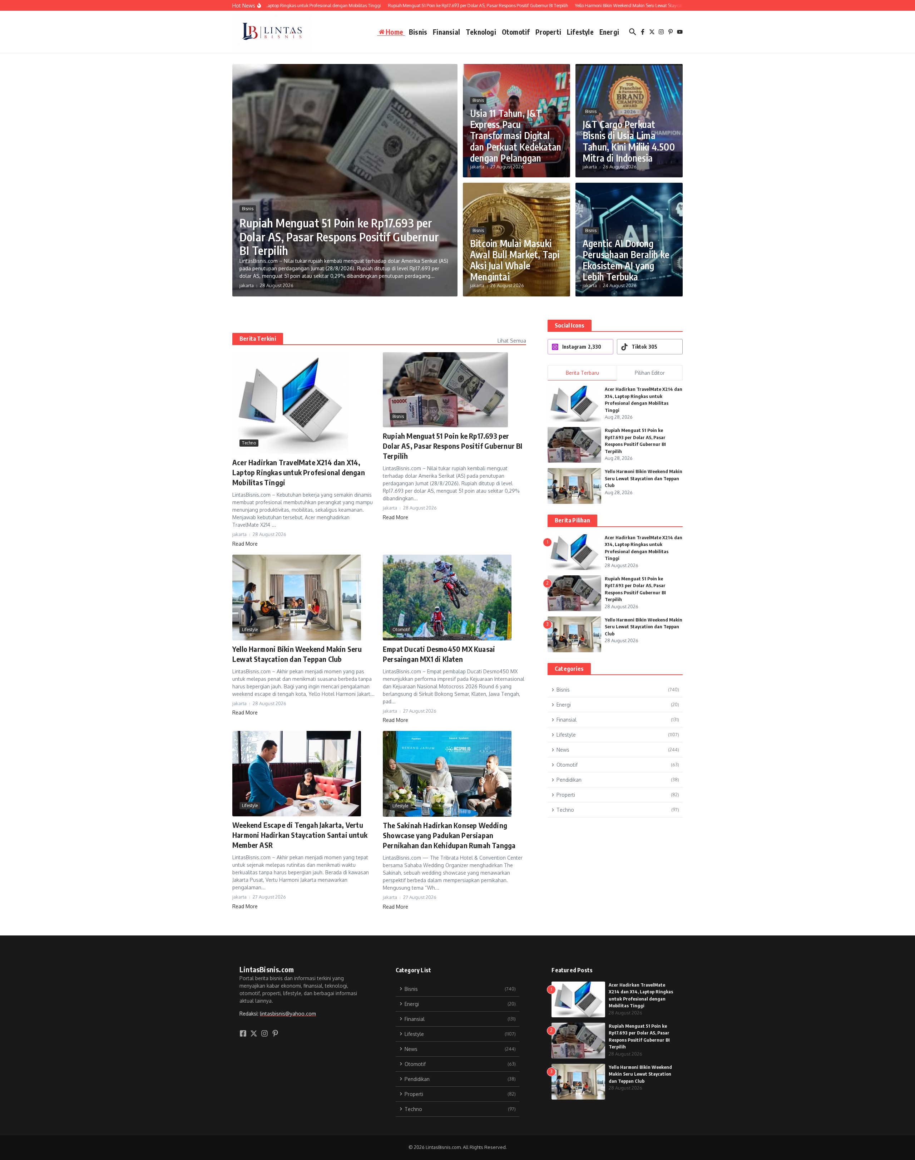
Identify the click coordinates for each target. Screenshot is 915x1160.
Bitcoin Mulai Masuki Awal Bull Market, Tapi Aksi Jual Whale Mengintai (514, 260)
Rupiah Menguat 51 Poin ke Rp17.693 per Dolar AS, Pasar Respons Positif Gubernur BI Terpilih (339, 236)
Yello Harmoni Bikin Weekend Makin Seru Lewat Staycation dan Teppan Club (643, 478)
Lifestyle (580, 32)
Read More (245, 544)
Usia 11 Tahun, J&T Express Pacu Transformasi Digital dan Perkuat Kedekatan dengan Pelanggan (515, 135)
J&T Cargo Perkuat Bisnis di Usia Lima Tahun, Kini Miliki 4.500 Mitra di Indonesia (629, 141)
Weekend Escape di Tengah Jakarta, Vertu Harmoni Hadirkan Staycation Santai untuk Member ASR (299, 834)
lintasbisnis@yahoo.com (288, 1014)
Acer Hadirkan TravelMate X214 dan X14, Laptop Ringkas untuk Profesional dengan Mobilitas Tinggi (298, 472)
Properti (548, 32)
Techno (249, 443)
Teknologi (481, 32)
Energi (609, 32)
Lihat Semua (512, 341)
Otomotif (516, 32)
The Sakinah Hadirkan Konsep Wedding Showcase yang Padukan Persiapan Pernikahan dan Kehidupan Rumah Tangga (449, 835)
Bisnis (418, 32)
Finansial (446, 32)
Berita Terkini (257, 338)
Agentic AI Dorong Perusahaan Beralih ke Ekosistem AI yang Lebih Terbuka (626, 260)
